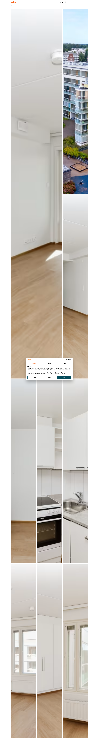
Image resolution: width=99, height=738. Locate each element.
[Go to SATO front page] (13, 2)
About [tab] (65, 363)
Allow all (64, 377)
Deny (35, 377)
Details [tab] (49, 363)
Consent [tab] (34, 363)
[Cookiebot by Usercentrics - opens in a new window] (67, 360)
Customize (49, 377)
